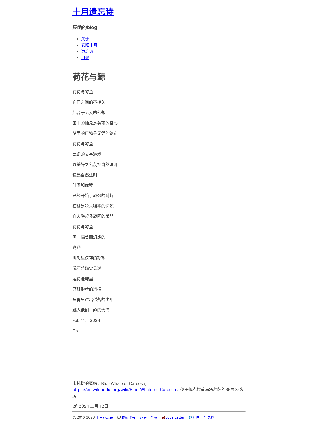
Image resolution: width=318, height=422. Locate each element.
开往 (196, 417)
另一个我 (150, 417)
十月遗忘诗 (93, 12)
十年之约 (207, 417)
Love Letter (174, 417)
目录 (85, 57)
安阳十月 (89, 45)
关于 (85, 38)
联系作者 (128, 417)
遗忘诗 (87, 51)
